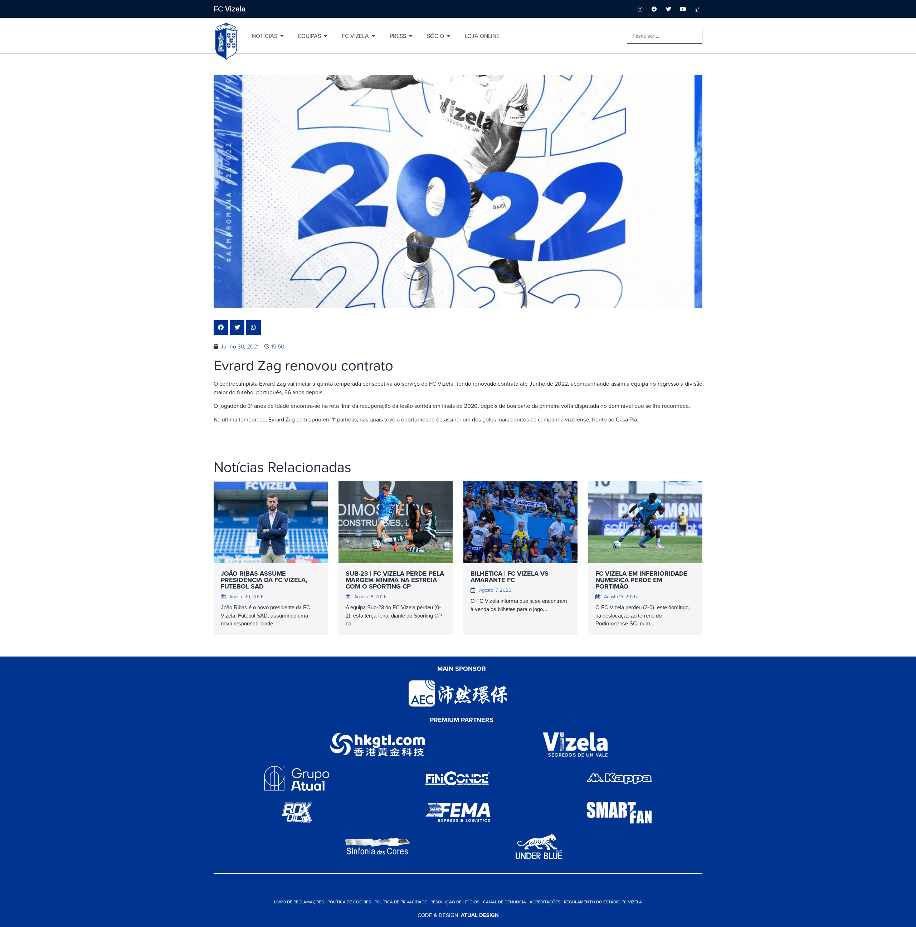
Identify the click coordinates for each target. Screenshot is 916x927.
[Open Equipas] (325, 35)
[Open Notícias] (282, 35)
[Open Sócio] (449, 35)
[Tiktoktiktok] (697, 9)
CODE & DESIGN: (458, 915)
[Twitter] (668, 9)
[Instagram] (639, 9)
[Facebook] (654, 9)
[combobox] (664, 36)
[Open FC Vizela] (373, 35)
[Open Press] (411, 35)
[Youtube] (682, 9)
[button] (221, 327)
